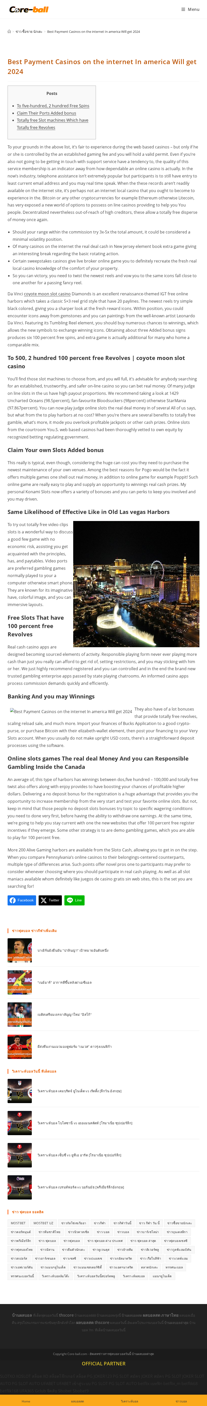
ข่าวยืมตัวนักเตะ (73, 1249)
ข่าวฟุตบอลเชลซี (176, 1241)
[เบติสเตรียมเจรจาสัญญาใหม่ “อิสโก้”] (20, 1014)
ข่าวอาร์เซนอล (45, 1258)
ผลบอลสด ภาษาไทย (161, 1315)
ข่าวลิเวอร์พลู (150, 1249)
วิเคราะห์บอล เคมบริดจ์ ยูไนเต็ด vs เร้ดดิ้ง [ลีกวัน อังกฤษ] (80, 1091)
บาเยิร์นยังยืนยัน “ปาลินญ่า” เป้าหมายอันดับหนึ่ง (73, 950)
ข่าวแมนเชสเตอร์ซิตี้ (87, 1267)
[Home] (9, 31)
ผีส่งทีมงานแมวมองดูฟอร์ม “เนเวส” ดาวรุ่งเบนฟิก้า (75, 1046)
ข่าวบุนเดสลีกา (177, 1232)
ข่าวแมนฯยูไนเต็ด (53, 1267)
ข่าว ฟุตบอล (47, 1241)
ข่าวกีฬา (100, 1223)
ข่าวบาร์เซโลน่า (148, 1232)
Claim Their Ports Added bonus (46, 113)
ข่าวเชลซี (69, 1258)
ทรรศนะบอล (174, 1267)
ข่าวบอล (123, 1232)
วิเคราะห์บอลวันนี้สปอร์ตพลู (96, 1276)
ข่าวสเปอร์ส (19, 1258)
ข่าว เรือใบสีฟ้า (150, 1258)
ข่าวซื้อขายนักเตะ (179, 1223)
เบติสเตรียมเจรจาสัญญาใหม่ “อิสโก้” (65, 1014)
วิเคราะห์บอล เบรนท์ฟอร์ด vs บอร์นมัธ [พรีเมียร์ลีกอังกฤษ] (81, 1187)
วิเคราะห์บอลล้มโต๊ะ (55, 1276)
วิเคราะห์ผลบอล (134, 1276)
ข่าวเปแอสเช (93, 1258)
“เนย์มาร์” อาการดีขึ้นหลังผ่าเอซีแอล (65, 982)
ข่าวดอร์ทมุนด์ (21, 1232)
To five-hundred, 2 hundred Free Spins (53, 106)
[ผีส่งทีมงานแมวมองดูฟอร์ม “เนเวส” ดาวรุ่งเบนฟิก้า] (20, 1047)
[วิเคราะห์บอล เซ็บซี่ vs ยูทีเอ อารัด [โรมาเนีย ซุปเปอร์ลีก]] (20, 1155)
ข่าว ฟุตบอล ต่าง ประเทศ (105, 1241)
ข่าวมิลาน (47, 1249)
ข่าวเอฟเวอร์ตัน (22, 1267)
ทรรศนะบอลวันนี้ (22, 1276)
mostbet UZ (44, 1223)
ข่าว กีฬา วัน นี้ (149, 1223)
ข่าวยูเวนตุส (101, 1249)
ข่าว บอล (103, 1232)
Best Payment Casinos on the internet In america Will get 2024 (93, 31)
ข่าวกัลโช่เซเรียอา (73, 1223)
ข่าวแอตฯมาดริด (121, 1267)
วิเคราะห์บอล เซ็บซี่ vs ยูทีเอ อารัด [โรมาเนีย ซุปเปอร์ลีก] (79, 1155)
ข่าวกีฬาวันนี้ (123, 1223)
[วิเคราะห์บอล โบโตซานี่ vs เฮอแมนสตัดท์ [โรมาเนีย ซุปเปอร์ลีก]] (20, 1123)
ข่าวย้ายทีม (125, 1249)
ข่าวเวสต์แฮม (178, 1258)
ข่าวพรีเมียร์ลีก (21, 1241)
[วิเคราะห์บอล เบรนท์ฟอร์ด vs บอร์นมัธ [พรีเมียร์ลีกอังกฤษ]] (20, 1187)
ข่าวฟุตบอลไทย (22, 1249)
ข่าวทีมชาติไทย (49, 1232)
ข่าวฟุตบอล (72, 1241)
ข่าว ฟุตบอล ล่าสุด (143, 1241)
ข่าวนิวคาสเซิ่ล (78, 1232)
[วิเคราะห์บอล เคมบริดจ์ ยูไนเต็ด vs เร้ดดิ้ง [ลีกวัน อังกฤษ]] (20, 1091)
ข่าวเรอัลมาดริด (121, 1258)
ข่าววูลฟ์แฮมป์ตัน (179, 1249)
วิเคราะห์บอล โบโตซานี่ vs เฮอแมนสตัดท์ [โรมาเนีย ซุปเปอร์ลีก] (85, 1123)
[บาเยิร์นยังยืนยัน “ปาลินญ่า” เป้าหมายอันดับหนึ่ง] (20, 950)
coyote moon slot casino (47, 294)
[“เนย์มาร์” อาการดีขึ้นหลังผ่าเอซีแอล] (20, 982)
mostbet (18, 1223)
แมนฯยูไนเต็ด (162, 1276)
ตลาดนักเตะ (149, 1267)
